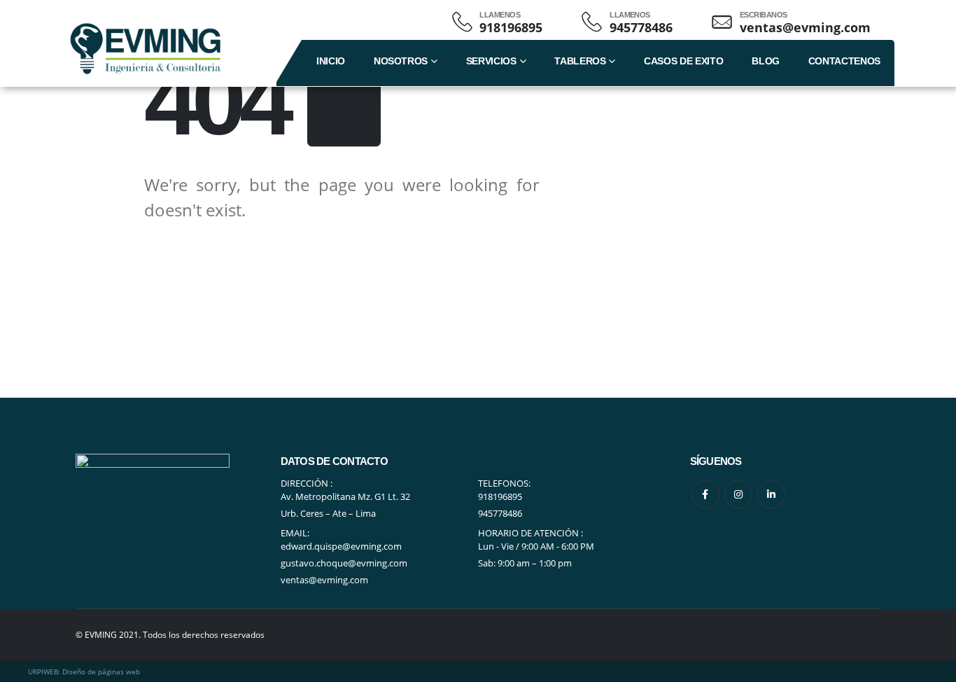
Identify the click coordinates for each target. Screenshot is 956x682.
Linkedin (771, 494)
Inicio (330, 61)
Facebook (705, 494)
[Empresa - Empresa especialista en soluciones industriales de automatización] (146, 49)
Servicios (491, 61)
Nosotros (401, 61)
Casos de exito (683, 61)
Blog (766, 61)
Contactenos (844, 61)
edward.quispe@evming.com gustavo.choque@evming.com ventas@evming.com (344, 563)
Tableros (579, 61)
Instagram (738, 494)
